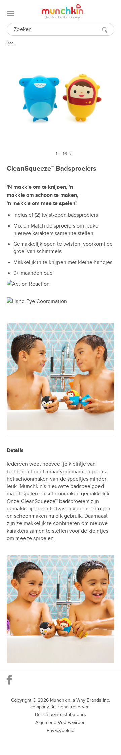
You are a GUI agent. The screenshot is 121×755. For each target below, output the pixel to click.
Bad (10, 43)
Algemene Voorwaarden (60, 722)
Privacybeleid (60, 730)
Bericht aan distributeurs (60, 714)
